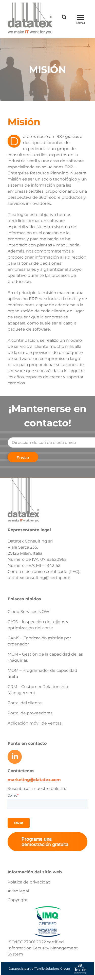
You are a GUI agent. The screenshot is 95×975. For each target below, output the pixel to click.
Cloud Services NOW (28, 611)
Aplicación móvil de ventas (35, 723)
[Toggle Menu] (80, 17)
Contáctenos (21, 770)
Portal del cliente (25, 702)
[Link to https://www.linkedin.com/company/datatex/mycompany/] (15, 757)
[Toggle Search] (64, 17)
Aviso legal (18, 891)
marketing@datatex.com (34, 779)
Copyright (18, 899)
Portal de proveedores (30, 713)
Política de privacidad (29, 882)
